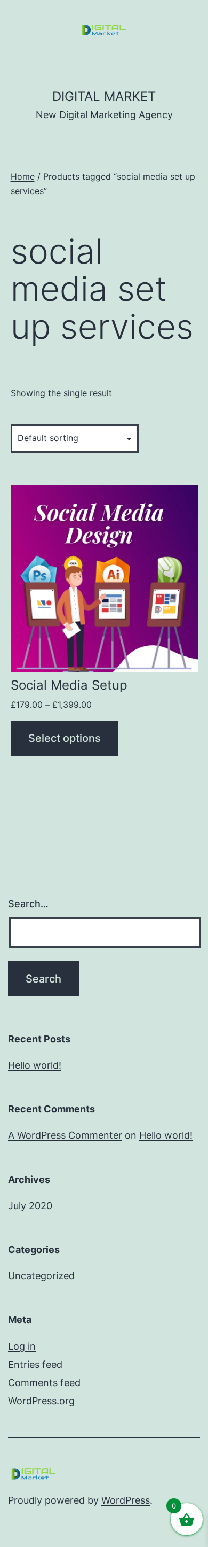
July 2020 (30, 1205)
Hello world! (34, 1065)
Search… (28, 903)
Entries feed (35, 1364)
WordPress (125, 1500)
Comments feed (44, 1382)
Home (23, 176)
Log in (22, 1346)
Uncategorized (41, 1275)
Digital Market (104, 96)
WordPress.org (41, 1400)
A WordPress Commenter (65, 1135)
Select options (64, 738)
